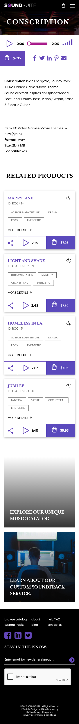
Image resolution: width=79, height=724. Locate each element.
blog (34, 624)
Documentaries (22, 275)
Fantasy (16, 400)
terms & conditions (47, 715)
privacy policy (30, 715)
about (35, 619)
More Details (18, 230)
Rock (14, 220)
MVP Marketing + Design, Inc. (39, 712)
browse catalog (15, 619)
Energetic (34, 220)
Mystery (47, 275)
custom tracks (14, 624)
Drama (53, 212)
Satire (35, 400)
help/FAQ (53, 619)
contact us (54, 624)
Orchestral (19, 282)
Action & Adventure (25, 212)
